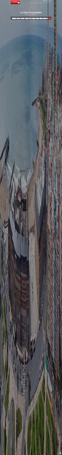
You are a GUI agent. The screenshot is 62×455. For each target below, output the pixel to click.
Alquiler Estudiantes (39, 2)
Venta (34, 2)
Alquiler (31, 2)
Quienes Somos (45, 2)
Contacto (49, 2)
